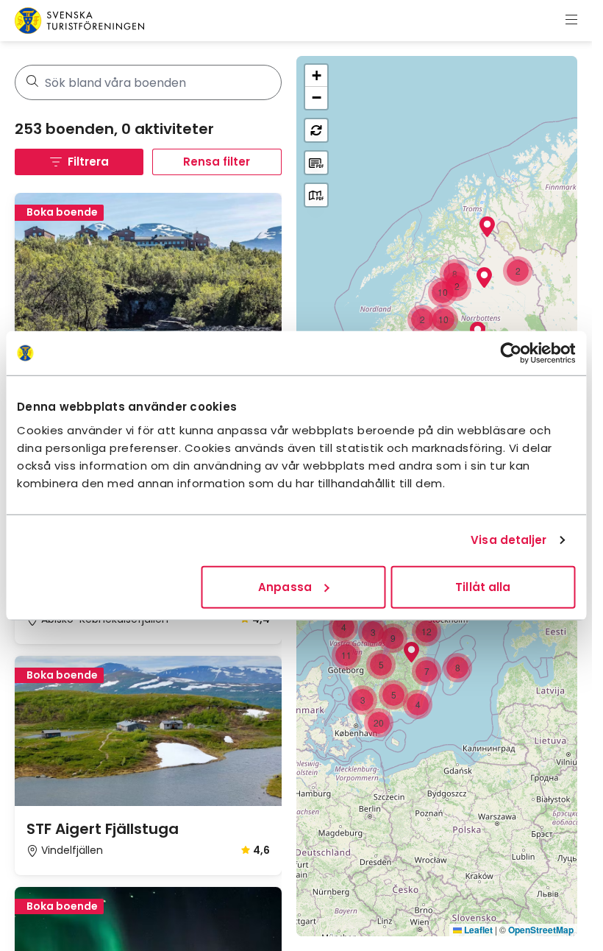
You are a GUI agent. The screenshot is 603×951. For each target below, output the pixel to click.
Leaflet (477, 929)
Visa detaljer (508, 540)
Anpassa (285, 586)
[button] (517, 271)
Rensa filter (216, 161)
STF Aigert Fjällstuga (102, 829)
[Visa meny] (571, 20)
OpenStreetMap (541, 929)
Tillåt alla (482, 586)
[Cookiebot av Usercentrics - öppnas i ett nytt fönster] (510, 353)
